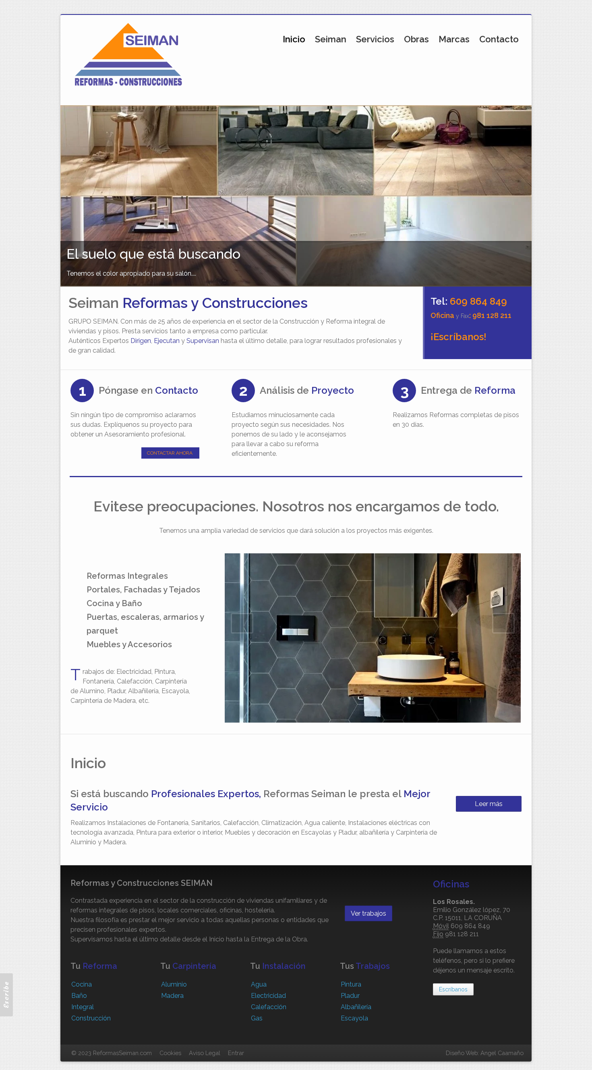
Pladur (350, 995)
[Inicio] (129, 54)
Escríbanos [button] (453, 989)
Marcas (454, 39)
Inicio (294, 39)
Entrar (236, 1052)
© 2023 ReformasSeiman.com (111, 1052)
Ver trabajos (368, 913)
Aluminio (174, 984)
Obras (416, 39)
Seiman (330, 39)
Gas (257, 1018)
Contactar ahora (170, 453)
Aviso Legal (204, 1052)
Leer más (489, 804)
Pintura (351, 984)
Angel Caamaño (502, 1052)
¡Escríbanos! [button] (458, 337)
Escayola (354, 1018)
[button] (6, 994)
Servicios (375, 39)
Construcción (91, 1018)
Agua (259, 984)
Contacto (499, 39)
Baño (79, 995)
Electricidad (268, 995)
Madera (172, 995)
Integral (82, 1007)
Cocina (81, 984)
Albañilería (356, 1007)
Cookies (170, 1052)
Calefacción (268, 1007)
